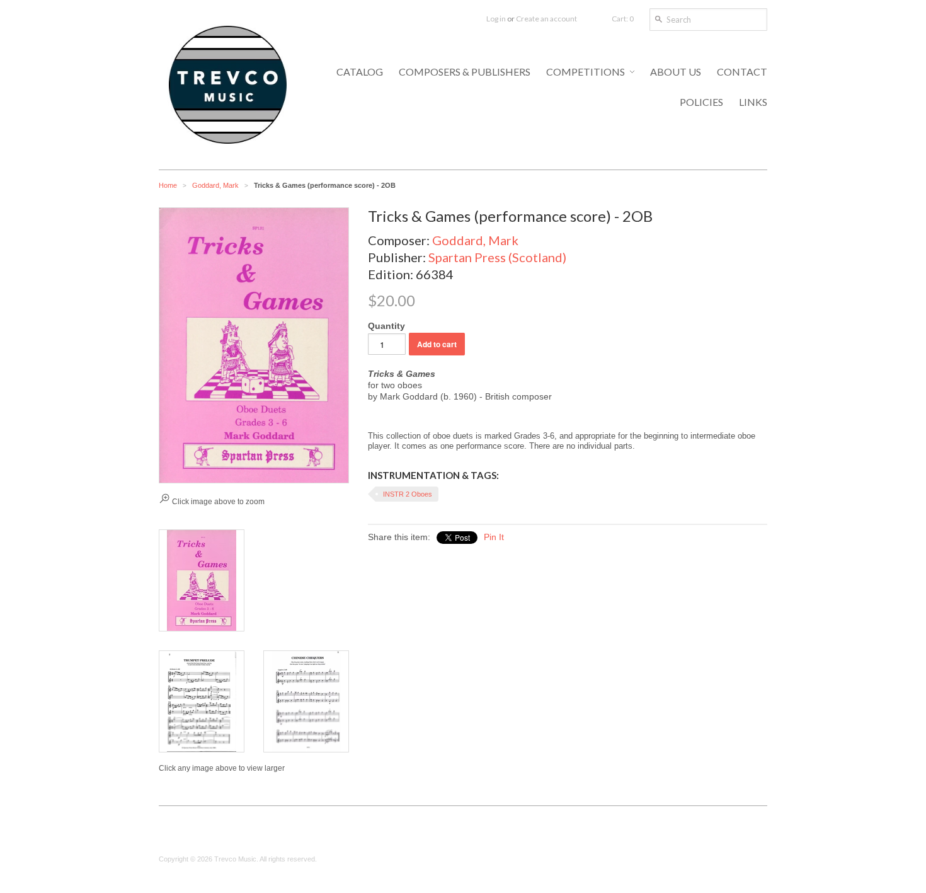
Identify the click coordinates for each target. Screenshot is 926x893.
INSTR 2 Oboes (407, 494)
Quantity (386, 326)
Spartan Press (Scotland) (497, 257)
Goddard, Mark (215, 185)
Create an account (546, 18)
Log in (496, 18)
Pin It (494, 537)
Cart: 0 (623, 18)
